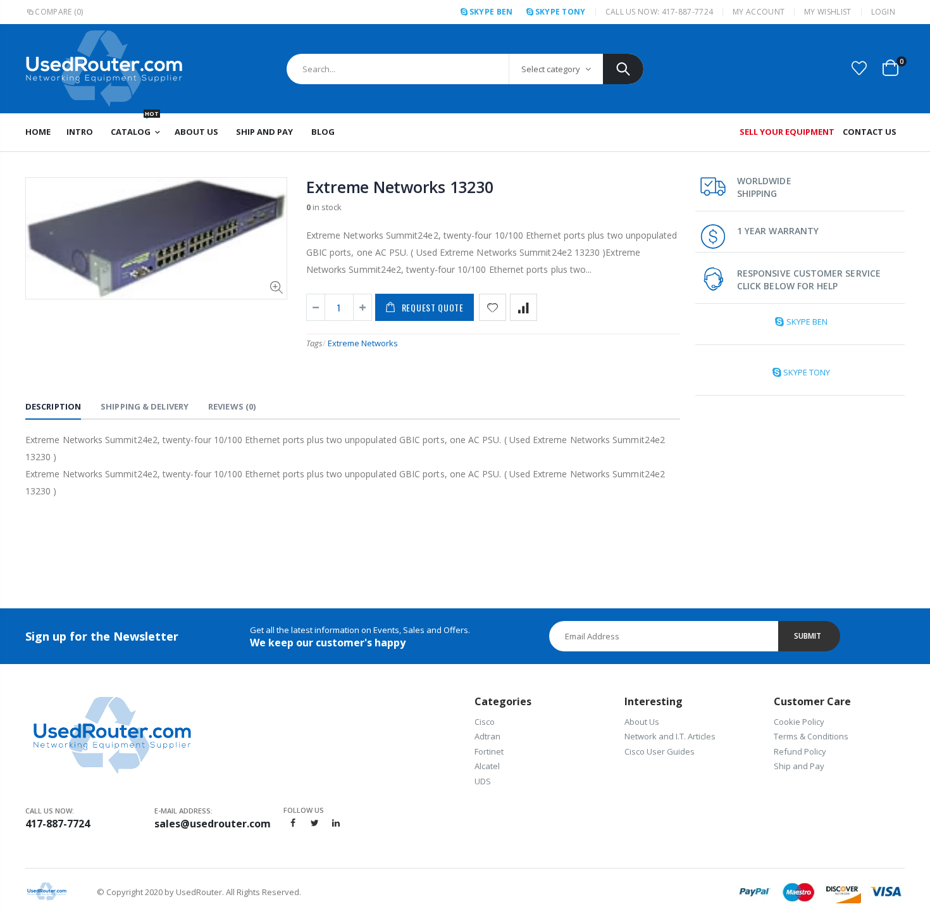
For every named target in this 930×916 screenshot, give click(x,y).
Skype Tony (560, 11)
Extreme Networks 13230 (399, 187)
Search (623, 69)
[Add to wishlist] (492, 307)
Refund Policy (800, 751)
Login (883, 11)
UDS (482, 781)
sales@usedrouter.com (212, 824)
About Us (641, 721)
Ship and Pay (799, 766)
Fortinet (489, 751)
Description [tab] (53, 406)
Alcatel (487, 766)
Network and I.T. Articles (670, 736)
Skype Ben (490, 11)
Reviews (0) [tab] (232, 406)
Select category (550, 69)
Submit (807, 636)
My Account (758, 11)
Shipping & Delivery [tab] (145, 406)
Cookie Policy (799, 721)
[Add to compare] (523, 307)
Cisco (484, 721)
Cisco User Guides (659, 751)
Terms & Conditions (811, 736)
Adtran (487, 736)
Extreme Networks (363, 343)
